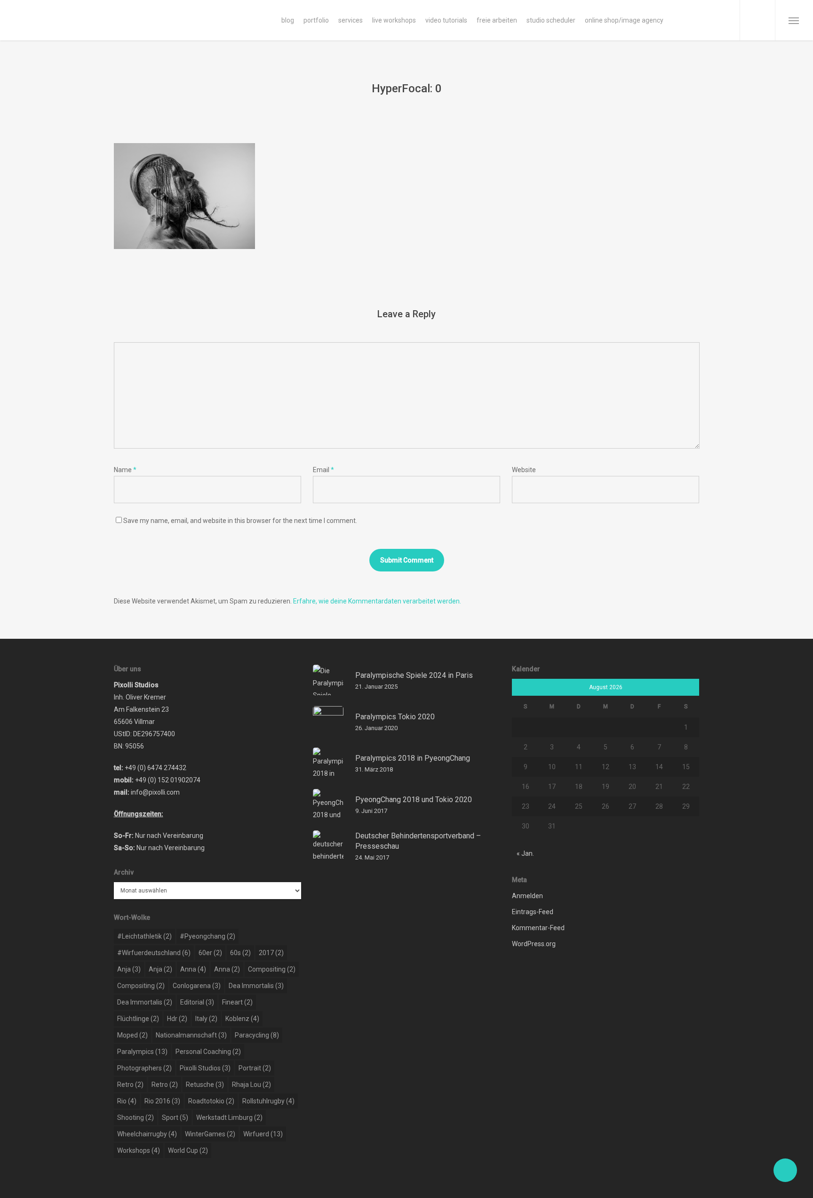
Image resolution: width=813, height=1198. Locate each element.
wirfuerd (263, 1134)
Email (323, 470)
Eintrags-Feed (532, 912)
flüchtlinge (138, 1018)
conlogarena (197, 985)
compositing (271, 969)
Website (524, 470)
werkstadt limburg (229, 1117)
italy (206, 1018)
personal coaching (208, 1051)
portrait (255, 1068)
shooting (135, 1117)
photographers (144, 1068)
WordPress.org (534, 944)
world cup (188, 1150)
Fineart (237, 1002)
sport (175, 1117)
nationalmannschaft (191, 1035)
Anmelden (527, 896)
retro (130, 1084)
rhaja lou (251, 1084)
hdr (177, 1018)
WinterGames (210, 1134)
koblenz (242, 1018)
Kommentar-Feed (538, 928)
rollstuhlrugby (268, 1101)
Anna (193, 969)
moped (132, 1035)
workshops (138, 1150)
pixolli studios (205, 1068)
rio (126, 1101)
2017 (271, 953)
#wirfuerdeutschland (154, 953)
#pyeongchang (207, 936)
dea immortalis (256, 985)
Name (125, 470)
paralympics (142, 1051)
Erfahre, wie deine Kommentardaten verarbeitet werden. (377, 601)
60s (240, 953)
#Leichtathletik (144, 936)
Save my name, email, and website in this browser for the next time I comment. (240, 520)
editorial (197, 1002)
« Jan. (525, 853)
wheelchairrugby (147, 1134)
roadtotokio (211, 1101)
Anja (129, 969)
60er (210, 953)
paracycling (257, 1035)
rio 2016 (162, 1101)
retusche (205, 1084)
